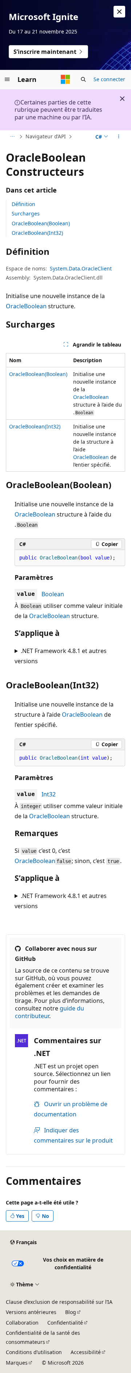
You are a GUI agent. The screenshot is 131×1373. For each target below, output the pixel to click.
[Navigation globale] (7, 79)
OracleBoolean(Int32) (37, 232)
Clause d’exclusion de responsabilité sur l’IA (59, 1301)
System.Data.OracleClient (81, 268)
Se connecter (109, 79)
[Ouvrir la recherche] (83, 79)
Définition (23, 204)
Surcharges (26, 213)
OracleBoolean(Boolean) (41, 223)
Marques (17, 1362)
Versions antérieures (31, 1312)
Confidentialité (65, 1322)
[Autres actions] (118, 137)
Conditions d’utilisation (34, 1352)
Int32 (48, 794)
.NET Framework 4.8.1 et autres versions (61, 656)
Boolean (52, 594)
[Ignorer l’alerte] (119, 11)
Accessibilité (86, 1352)
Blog (70, 1312)
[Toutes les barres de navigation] (12, 137)
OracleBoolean (26, 306)
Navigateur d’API (45, 136)
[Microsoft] (65, 79)
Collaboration (22, 1322)
